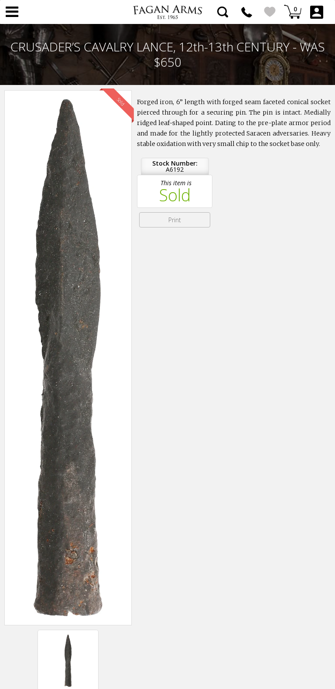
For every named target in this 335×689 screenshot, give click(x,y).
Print (174, 220)
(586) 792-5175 (247, 12)
